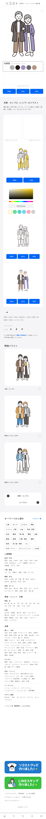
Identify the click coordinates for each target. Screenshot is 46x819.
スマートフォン (26, 688)
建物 (14, 534)
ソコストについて (11, 793)
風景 (19, 650)
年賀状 (13, 612)
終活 (30, 632)
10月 (18, 606)
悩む (10, 588)
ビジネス (24, 524)
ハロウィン (33, 617)
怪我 (15, 635)
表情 (6, 588)
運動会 (11, 617)
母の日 (7, 615)
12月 (28, 606)
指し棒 (31, 591)
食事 (26, 635)
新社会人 (27, 662)
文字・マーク (10, 548)
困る (21, 588)
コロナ (37, 635)
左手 (24, 581)
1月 (18, 603)
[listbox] (21, 194)
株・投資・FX (9, 667)
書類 (34, 642)
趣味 (36, 647)
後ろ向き (14, 581)
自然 (36, 534)
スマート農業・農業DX (12, 681)
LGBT (16, 560)
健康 (32, 539)
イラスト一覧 (36, 518)
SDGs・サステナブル (12, 673)
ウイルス (7, 637)
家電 (24, 642)
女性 (11, 317)
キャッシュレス (10, 647)
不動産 (18, 667)
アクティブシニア (11, 642)
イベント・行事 (11, 529)
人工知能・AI (25, 678)
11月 (23, 606)
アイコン (30, 697)
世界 (31, 650)
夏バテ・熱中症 (23, 637)
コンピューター (22, 690)
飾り (13, 697)
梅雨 (6, 617)
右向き (33, 579)
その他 (36, 548)
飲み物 (31, 635)
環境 (29, 534)
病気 (10, 635)
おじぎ (36, 588)
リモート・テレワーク (12, 664)
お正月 (7, 612)
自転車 (11, 655)
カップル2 (23, 502)
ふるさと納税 (28, 676)
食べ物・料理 (17, 544)
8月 (10, 606)
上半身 (11, 579)
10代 (21, 560)
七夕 (16, 617)
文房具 (29, 642)
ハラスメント (18, 662)
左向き (7, 581)
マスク (14, 637)
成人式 (19, 612)
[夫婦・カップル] (23, 367)
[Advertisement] (23, 79)
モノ (27, 544)
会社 (10, 662)
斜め (27, 579)
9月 (14, 606)
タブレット (16, 688)
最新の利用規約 (21, 335)
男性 (6, 317)
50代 (16, 317)
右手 (19, 581)
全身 (29, 317)
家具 (19, 642)
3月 (26, 603)
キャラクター (12, 650)
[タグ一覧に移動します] (23, 816)
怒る (25, 588)
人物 (6, 312)
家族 (6, 320)
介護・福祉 (23, 539)
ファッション (25, 645)
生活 (7, 534)
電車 (6, 655)
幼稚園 (7, 565)
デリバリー (29, 647)
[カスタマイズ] (41, 816)
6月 (38, 603)
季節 (32, 524)
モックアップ (21, 697)
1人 (6, 572)
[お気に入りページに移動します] (32, 816)
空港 (15, 652)
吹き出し (7, 697)
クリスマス (13, 620)
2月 (22, 603)
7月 (6, 606)
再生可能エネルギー (27, 673)
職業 (6, 662)
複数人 (15, 572)
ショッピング (15, 645)
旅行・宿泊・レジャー (25, 652)
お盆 (25, 617)
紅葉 (6, 620)
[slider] (21, 201)
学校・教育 (30, 529)
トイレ (7, 645)
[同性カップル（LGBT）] (23, 414)
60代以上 (23, 317)
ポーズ (15, 524)
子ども (13, 565)
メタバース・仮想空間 (12, 678)
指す (25, 591)
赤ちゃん (33, 563)
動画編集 (32, 690)
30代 (31, 560)
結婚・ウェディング (20, 632)
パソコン (7, 688)
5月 (34, 603)
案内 (16, 591)
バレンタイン (31, 612)
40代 (36, 560)
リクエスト (8, 699)
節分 (24, 612)
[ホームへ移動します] (4, 816)
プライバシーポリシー (12, 800)
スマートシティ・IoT (12, 676)
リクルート (35, 662)
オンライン (25, 664)
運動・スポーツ (10, 640)
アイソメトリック (25, 548)
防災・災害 (25, 681)
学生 (18, 565)
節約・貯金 (20, 647)
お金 (21, 529)
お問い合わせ (26, 797)
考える (16, 588)
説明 (21, 591)
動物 (7, 539)
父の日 (13, 615)
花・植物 (26, 650)
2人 (22, 320)
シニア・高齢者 (23, 563)
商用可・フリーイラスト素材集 (29, 3)
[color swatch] (10, 212)
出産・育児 (8, 632)
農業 (33, 678)
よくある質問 (30, 793)
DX (22, 676)
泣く (30, 588)
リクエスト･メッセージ (12, 797)
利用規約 (21, 793)
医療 (14, 539)
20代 (26, 560)
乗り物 (22, 534)
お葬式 (35, 632)
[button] (6, 67)
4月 (30, 603)
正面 (34, 317)
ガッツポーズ (9, 591)
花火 (21, 617)
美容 (7, 544)
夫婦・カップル (14, 320)
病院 (6, 635)
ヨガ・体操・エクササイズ (25, 640)
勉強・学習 (34, 664)
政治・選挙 (8, 652)
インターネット (10, 690)
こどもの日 (35, 615)
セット (37, 697)
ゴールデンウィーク (23, 615)
